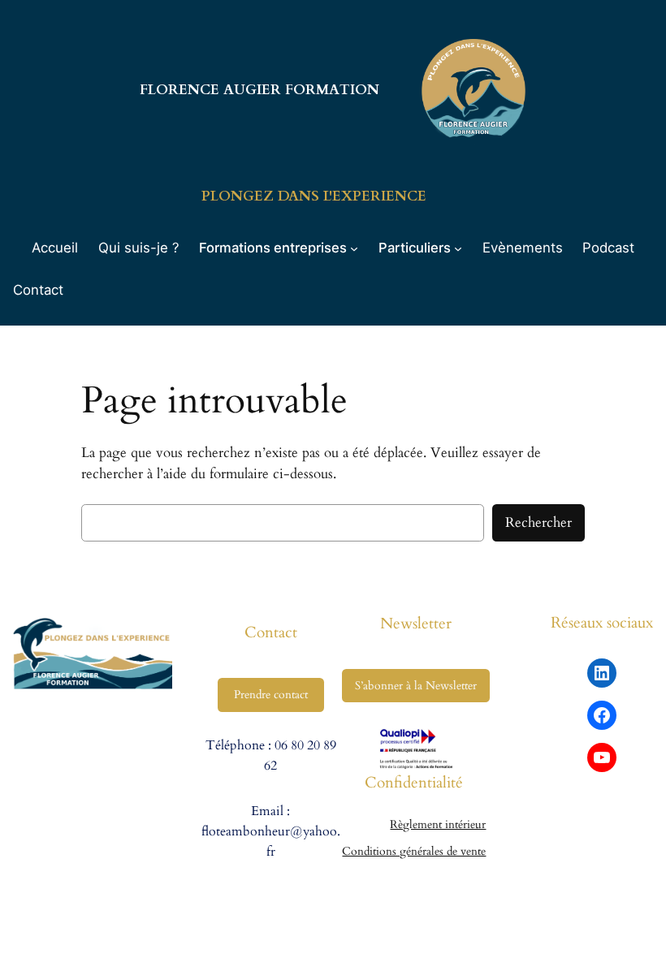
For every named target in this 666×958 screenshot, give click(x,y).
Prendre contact (271, 694)
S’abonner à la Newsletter (416, 685)
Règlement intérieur (438, 824)
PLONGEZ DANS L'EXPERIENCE (313, 196)
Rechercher (538, 522)
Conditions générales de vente (414, 851)
